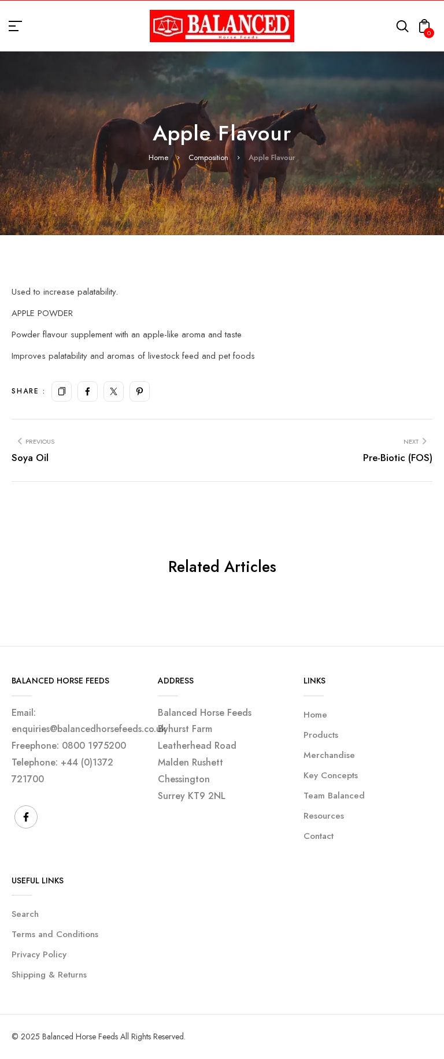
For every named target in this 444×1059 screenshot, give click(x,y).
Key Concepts (331, 775)
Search (25, 914)
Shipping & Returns (49, 974)
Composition (208, 157)
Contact (319, 836)
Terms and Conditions (55, 934)
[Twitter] (113, 391)
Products (321, 735)
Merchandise (329, 755)
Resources (324, 815)
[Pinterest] (140, 391)
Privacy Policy (39, 954)
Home (158, 157)
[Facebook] (87, 391)
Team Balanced (334, 795)
